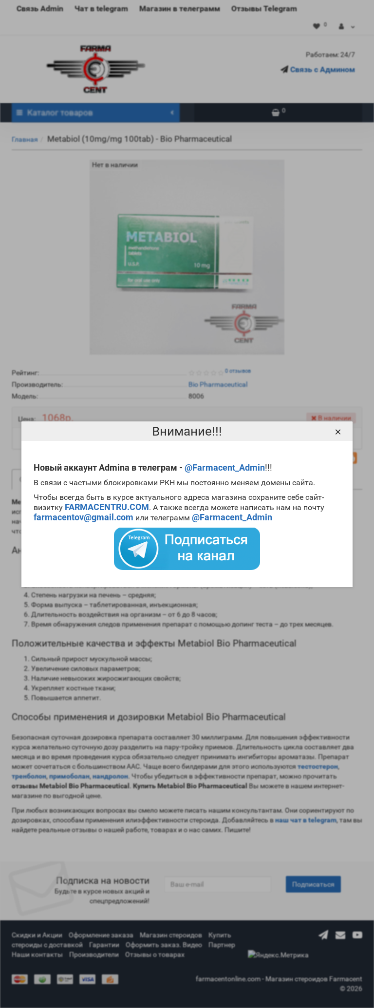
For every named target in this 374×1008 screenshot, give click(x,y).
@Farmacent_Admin (225, 467)
